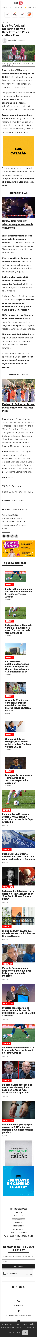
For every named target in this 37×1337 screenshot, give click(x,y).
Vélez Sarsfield (21, 525)
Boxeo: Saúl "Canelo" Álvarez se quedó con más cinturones (17, 224)
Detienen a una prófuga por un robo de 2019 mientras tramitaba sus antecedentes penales (17, 1128)
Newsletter (18, 1216)
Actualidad (8, 887)
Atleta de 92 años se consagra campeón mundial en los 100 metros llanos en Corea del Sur (18, 705)
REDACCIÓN (12, 41)
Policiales (7, 964)
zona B (4, 529)
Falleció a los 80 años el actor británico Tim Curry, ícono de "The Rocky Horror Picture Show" (18, 895)
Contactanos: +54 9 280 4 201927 (18, 1248)
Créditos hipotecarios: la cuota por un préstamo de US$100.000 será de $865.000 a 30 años (18, 1012)
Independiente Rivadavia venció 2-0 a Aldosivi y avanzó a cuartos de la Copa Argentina (18, 629)
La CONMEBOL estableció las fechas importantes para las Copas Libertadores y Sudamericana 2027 (17, 666)
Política (6, 850)
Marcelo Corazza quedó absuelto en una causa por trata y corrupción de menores (16, 972)
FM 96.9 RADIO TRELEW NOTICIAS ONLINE (18, 1236)
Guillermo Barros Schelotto (12, 518)
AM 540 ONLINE (18, 1229)
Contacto (18, 1212)
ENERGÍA (18, 1239)
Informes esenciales (18, 1209)
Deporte (5, 22)
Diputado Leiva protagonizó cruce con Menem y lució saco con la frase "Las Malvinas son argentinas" (17, 1088)
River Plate (21, 522)
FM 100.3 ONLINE (18, 1226)
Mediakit (18, 1223)
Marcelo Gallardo (8, 522)
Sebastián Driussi (8, 525)
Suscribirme (18, 1266)
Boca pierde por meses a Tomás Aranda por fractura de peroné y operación (18, 779)
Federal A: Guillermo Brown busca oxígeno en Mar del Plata (18, 408)
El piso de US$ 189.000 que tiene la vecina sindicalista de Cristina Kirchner (18, 933)
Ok (25, 1332)
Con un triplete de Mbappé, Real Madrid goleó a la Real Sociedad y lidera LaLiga (18, 743)
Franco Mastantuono (10, 515)
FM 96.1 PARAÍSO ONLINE (18, 1233)
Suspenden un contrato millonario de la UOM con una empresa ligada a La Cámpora (18, 857)
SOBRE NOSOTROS (18, 1219)
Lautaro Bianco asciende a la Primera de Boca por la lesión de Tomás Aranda (18, 593)
